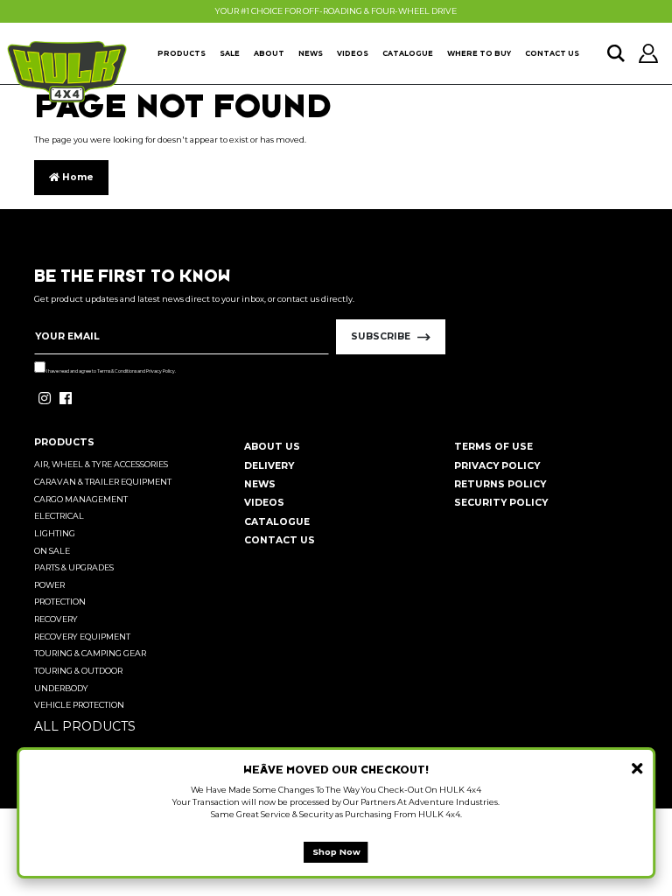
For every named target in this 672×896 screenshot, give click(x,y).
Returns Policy (500, 484)
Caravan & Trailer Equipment (103, 481)
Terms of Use (493, 446)
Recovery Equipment (82, 636)
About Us (272, 446)
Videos (352, 53)
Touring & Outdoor (78, 671)
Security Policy (501, 502)
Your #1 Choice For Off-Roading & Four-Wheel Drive (336, 11)
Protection (60, 601)
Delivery (269, 466)
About (269, 53)
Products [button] (182, 53)
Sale (230, 53)
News (310, 53)
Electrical (59, 516)
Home (77, 177)
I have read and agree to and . (111, 371)
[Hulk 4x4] (67, 72)
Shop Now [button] (336, 852)
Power (49, 585)
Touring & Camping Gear (90, 653)
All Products (85, 726)
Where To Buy (479, 53)
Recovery (56, 619)
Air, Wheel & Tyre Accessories (101, 464)
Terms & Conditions (116, 371)
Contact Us (552, 53)
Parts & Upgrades (74, 567)
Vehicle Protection (79, 705)
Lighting (54, 533)
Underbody (61, 688)
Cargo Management (81, 499)
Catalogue (407, 53)
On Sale (52, 551)
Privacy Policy (160, 371)
